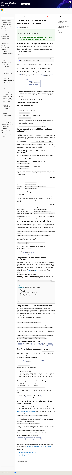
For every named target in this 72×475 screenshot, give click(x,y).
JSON (36, 270)
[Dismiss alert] (70, 2)
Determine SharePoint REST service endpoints (63, 24)
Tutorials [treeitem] (4, 132)
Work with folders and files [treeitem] (8, 74)
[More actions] (54, 17)
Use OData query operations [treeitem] (7, 83)
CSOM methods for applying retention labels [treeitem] (8, 102)
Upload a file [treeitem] (6, 90)
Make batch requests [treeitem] (8, 94)
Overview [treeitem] (5, 51)
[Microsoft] (2, 10)
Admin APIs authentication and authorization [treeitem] (8, 54)
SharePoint (23, 16)
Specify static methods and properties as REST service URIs (63, 30)
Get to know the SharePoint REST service (29, 36)
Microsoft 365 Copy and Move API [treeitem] (7, 109)
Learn (18, 16)
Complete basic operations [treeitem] (7, 67)
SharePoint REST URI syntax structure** (63, 22)
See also (60, 32)
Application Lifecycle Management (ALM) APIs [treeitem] (7, 99)
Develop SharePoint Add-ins (25, 457)
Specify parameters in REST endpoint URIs (63, 27)
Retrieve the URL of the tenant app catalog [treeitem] (8, 77)
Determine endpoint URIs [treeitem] (9, 80)
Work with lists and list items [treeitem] (8, 71)
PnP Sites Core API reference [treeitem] (8, 119)
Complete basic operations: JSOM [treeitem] (8, 59)
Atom (29, 270)
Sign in (69, 9)
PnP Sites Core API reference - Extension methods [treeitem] (8, 122)
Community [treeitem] (4, 128)
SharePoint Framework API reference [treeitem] (7, 135)
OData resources (22, 455)
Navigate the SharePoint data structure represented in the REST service (36, 37)
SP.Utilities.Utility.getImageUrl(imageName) (26, 411)
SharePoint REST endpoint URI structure (64, 19)
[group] (36, 210)
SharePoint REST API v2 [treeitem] (7, 96)
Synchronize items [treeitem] (7, 88)
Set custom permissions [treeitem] (8, 92)
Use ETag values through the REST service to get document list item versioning (35, 454)
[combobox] (7, 18)
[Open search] (66, 10)
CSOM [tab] (19, 54)
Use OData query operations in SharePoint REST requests (32, 39)
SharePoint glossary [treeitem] (6, 126)
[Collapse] (14, 16)
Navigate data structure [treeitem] (8, 85)
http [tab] (22, 54)
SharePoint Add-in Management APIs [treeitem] (6, 106)
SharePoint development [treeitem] (7, 20)
